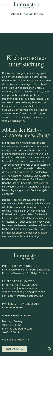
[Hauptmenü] (5, 5)
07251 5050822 (36, 292)
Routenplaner (14, 348)
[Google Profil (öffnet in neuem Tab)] (49, 348)
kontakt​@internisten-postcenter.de (22, 295)
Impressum (9, 303)
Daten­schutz (30, 303)
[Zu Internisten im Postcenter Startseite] (26, 256)
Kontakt (15, 14)
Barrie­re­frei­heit (13, 307)
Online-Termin (33, 14)
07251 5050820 (13, 292)
